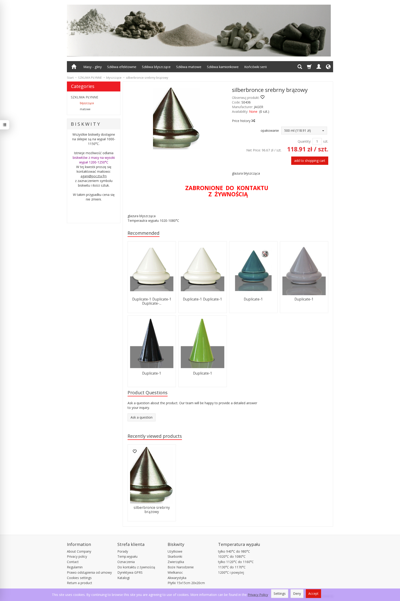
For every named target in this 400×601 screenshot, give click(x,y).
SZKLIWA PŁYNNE (84, 97)
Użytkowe (175, 551)
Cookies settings (79, 578)
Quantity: (304, 141)
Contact (73, 562)
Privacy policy (77, 556)
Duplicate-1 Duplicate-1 (202, 299)
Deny (297, 593)
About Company (79, 551)
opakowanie (270, 130)
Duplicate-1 (253, 299)
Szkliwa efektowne (121, 66)
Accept (313, 593)
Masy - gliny (92, 66)
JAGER (258, 107)
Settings (280, 593)
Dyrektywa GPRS (130, 572)
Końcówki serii (255, 66)
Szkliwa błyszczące (156, 66)
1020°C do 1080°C (232, 556)
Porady (122, 551)
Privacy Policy (258, 594)
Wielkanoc (175, 572)
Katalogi (123, 578)
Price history (241, 121)
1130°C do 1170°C (232, 567)
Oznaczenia (126, 562)
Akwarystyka (177, 578)
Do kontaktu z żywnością (136, 567)
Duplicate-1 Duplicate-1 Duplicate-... (152, 301)
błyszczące (87, 103)
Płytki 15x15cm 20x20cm (186, 583)
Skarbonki (175, 556)
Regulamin (75, 567)
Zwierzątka (176, 562)
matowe (85, 109)
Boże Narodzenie (181, 567)
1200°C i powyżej (231, 572)
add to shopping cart (309, 160)
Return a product (79, 583)
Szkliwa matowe (188, 66)
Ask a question (142, 417)
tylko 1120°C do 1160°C (236, 562)
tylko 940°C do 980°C (234, 551)
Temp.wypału (127, 556)
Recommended (143, 233)
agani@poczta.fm (94, 176)
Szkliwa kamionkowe (223, 66)
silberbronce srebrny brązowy (152, 509)
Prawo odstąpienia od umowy (89, 572)
